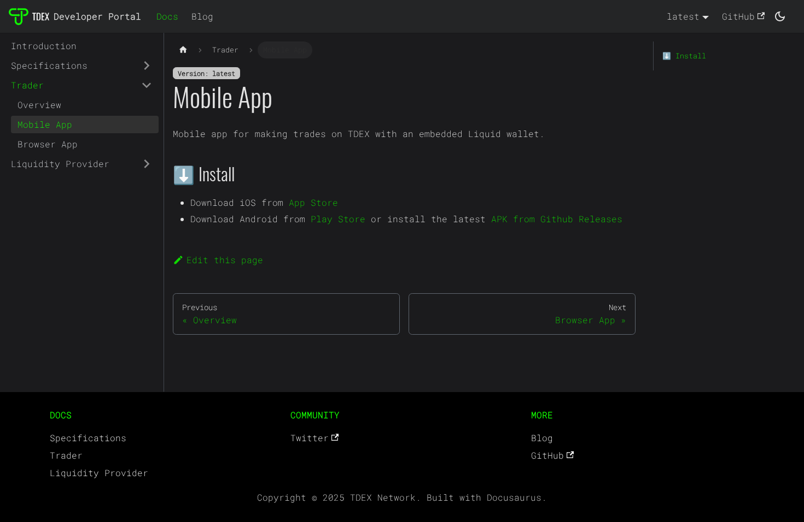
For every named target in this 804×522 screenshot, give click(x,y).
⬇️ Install (684, 55)
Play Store (338, 218)
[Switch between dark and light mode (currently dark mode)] (780, 16)
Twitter (309, 437)
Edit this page (225, 259)
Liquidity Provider (60, 163)
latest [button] (683, 16)
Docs (167, 16)
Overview (39, 104)
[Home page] (183, 49)
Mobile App (45, 124)
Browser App (48, 144)
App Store (313, 202)
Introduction (44, 45)
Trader (27, 85)
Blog (202, 16)
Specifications (49, 65)
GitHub (738, 16)
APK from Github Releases (556, 218)
